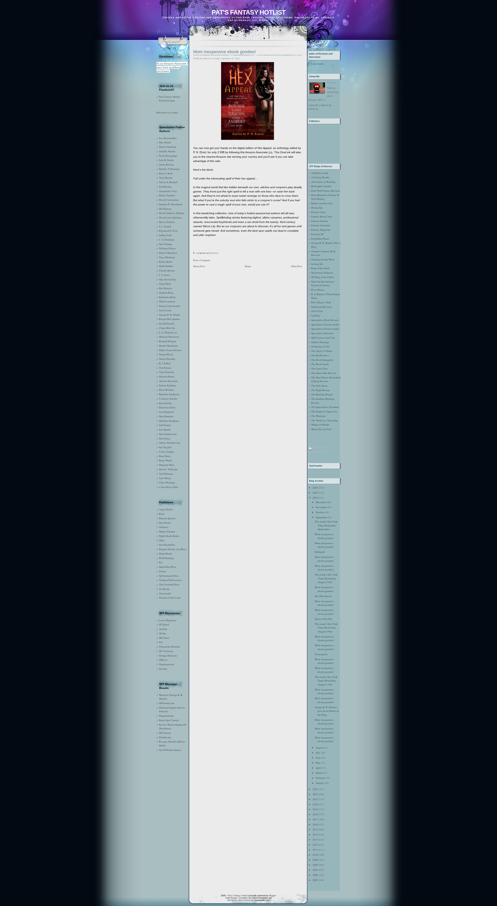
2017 (315, 819)
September (321, 517)
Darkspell (320, 552)
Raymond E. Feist (168, 230)
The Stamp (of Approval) (324, 411)
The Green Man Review (323, 373)
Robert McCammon (169, 319)
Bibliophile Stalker (321, 186)
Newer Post (199, 266)
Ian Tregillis (165, 447)
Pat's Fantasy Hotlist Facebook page (169, 98)
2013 (315, 839)
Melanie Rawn (166, 376)
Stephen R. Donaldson (170, 204)
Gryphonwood (166, 664)
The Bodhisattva (320, 355)
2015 (315, 829)
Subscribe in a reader (167, 112)
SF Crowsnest (166, 651)
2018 (315, 814)
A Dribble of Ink (319, 173)
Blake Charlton (167, 195)
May (318, 762)
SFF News (164, 638)
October (320, 512)
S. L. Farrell (165, 226)
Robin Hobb (165, 261)
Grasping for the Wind (322, 259)
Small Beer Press (167, 567)
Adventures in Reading (323, 181)
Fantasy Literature (320, 225)
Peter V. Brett (166, 173)
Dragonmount (166, 715)
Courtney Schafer (168, 398)
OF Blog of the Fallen (322, 277)
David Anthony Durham (171, 213)
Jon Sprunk (165, 429)
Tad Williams (166, 474)
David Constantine (169, 200)
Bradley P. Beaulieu (169, 169)
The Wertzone (318, 416)
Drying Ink (317, 207)
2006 (315, 875)
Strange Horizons (168, 655)
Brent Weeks (165, 460)
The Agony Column (321, 351)
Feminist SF (317, 234)
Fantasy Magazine (320, 229)
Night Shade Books (169, 536)
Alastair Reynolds (168, 381)
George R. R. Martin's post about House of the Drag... (327, 710)
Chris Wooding (167, 482)
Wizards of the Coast (170, 597)
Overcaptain (321, 654)
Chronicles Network (169, 646)
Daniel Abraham (167, 147)
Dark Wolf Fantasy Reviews (325, 190)
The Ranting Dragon (322, 394)
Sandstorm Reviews (321, 307)
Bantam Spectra (167, 518)
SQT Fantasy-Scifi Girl (323, 337)
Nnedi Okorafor (167, 359)
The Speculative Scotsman (325, 407)
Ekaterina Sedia (167, 407)
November (321, 507)
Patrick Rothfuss (167, 385)
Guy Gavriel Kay (168, 279)
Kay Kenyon (165, 288)
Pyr (160, 562)
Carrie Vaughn (166, 451)
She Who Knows (323, 596)
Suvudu (163, 668)
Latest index (317, 63)
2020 (315, 804)
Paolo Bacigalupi (168, 155)
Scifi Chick (317, 311)
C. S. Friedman (166, 239)
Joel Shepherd (166, 412)
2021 (315, 799)
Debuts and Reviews (322, 203)
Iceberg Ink (317, 264)
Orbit (161, 540)
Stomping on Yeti (320, 346)
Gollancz (164, 527)
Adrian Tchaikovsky (169, 442)
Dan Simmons (166, 416)
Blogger (272, 895)
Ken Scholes (165, 403)
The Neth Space (319, 385)
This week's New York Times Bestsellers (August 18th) (326, 627)
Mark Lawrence (167, 301)
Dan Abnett (165, 142)
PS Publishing (166, 558)
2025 (315, 492)
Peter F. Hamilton (168, 253)
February (320, 778)
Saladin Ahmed (167, 151)
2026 (315, 487)
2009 (315, 860)
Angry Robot (166, 509)
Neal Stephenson (168, 434)
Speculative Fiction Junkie (325, 324)
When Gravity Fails (321, 429)
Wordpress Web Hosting (238, 900)
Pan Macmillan (167, 544)
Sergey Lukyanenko (169, 306)
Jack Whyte (165, 478)
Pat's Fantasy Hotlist (249, 12)
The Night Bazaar (320, 390)
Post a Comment (201, 260)
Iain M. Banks (166, 160)
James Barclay (166, 164)
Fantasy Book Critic (321, 216)
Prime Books (165, 553)
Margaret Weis (166, 465)
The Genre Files (319, 368)
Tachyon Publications (170, 580)
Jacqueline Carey (168, 191)
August (319, 747)
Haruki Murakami (168, 345)
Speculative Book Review (325, 320)
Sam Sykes (164, 438)
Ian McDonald (166, 323)
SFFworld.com (166, 703)
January (320, 783)
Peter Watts (165, 456)
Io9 (160, 642)
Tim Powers (165, 368)
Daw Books (165, 522)
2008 (315, 865)
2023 (315, 789)
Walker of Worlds (320, 424)
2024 (315, 497)
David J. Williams (168, 469)
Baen (161, 514)
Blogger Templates (239, 898)
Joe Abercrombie (168, 138)
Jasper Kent (165, 283)
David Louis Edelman (170, 217)
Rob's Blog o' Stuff (321, 302)
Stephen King (166, 292)
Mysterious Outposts (322, 272)
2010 (315, 854)
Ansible (163, 629)
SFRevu (163, 660)
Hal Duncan (165, 208)
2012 (315, 844)
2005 (315, 880)
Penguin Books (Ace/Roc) (172, 549)
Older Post (296, 266)
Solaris (162, 571)
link (270, 152)
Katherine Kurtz (167, 297)
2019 (315, 809)
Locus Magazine (167, 620)
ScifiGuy (315, 315)
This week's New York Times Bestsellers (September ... (326, 525)
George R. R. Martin (169, 314)
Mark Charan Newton (170, 350)
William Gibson (167, 248)
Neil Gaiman (165, 244)
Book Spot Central (169, 720)
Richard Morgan (167, 341)
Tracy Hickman (167, 257)
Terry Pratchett (166, 372)
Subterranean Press (169, 575)
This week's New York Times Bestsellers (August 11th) (326, 680)
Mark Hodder (166, 266)
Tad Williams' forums (170, 750)
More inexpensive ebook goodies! (224, 51)
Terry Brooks (166, 177)
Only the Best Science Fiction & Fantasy (322, 283)
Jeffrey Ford (165, 235)
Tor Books (164, 589)
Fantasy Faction (319, 221)
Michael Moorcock (169, 336)
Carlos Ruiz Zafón (168, 487)
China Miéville (167, 328)
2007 (315, 870)
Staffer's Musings (320, 342)
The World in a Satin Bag (324, 420)
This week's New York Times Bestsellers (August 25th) (326, 578)
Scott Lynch (165, 310)
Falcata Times (318, 212)
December (321, 502)
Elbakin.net (165, 737)
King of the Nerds (320, 268)
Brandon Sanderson (169, 394)
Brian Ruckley (166, 389)
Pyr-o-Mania (317, 289)
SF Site (162, 633)
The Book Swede (320, 364)
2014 (315, 834)
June (318, 757)
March (319, 773)
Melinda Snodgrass (169, 421)
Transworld (165, 593)
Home (248, 266)
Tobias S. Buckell (168, 182)
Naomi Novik (166, 354)
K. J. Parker (165, 363)
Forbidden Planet (320, 238)
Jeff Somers (165, 425)
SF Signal (164, 624)
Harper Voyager (167, 531)
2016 (315, 824)
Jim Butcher (165, 186)
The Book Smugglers (322, 360)
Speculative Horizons (322, 333)
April (318, 767)
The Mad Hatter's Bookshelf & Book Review (326, 379)
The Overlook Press (169, 584)
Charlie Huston (167, 270)
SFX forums (165, 733)
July (318, 752)
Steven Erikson (167, 222)
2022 (315, 794)
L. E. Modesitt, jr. (168, 332)
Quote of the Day (324, 619)
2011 (315, 849)
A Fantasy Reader (320, 177)
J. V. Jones (164, 275)
